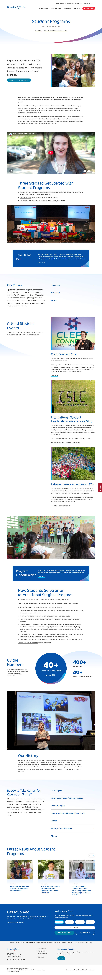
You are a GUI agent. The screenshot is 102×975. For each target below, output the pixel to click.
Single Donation (85, 932)
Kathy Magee (40, 762)
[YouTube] (18, 960)
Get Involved (67, 8)
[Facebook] (7, 960)
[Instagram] (10, 960)
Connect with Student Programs (19, 80)
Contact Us (40, 957)
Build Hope (87, 3)
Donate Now (89, 8)
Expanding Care (56, 8)
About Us (77, 8)
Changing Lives (43, 8)
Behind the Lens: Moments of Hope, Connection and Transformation (19, 889)
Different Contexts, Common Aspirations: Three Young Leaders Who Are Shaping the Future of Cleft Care (81, 891)
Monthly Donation (65, 932)
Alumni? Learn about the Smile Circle (55, 30)
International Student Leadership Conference (65, 442)
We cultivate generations (49, 119)
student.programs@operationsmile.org (39, 194)
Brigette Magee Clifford (37, 769)
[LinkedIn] (13, 960)
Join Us (61, 958)
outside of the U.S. (48, 200)
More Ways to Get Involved (15, 922)
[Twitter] (16, 960)
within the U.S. (36, 200)
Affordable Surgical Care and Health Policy (80, 942)
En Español (78, 3)
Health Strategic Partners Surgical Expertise (33, 942)
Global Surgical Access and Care (56, 942)
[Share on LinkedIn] (55, 675)
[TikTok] (21, 960)
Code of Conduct (90, 969)
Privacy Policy (81, 969)
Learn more (41, 262)
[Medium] (24, 960)
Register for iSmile (25, 197)
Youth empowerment (24, 760)
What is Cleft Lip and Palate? (65, 3)
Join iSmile (38, 30)
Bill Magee (29, 762)
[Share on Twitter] (53, 675)
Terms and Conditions (71, 969)
